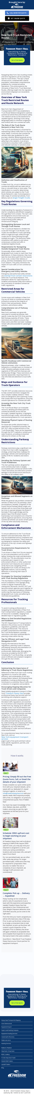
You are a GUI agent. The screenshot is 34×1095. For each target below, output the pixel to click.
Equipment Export (6, 1027)
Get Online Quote (18, 18)
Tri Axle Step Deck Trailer (8, 1057)
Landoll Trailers (5, 1064)
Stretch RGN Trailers (7, 1061)
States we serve (6, 1040)
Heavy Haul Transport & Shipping (10, 1020)
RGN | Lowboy (5, 1054)
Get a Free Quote (17, 60)
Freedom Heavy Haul (15, 693)
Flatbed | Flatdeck (6, 1047)
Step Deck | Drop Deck (7, 1051)
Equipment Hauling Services (9, 1033)
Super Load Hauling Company (9, 1030)
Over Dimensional (6, 1023)
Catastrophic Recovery (7, 1037)
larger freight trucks (21, 198)
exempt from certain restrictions (18, 276)
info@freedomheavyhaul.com (13, 793)
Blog (2, 1067)
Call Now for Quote (18, 13)
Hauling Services (6, 1043)
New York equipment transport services (14, 738)
